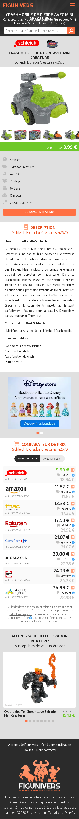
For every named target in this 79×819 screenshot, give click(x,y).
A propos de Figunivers (23, 744)
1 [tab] (37, 433)
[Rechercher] (71, 30)
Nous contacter (46, 750)
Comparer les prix (39, 212)
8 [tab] (53, 721)
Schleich (15, 160)
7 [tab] (49, 721)
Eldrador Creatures (22, 167)
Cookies (28, 750)
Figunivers (19, 5)
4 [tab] (37, 721)
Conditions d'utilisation (56, 744)
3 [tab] (34, 721)
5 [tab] (41, 721)
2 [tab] (41, 433)
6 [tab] (45, 721)
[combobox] (39, 30)
